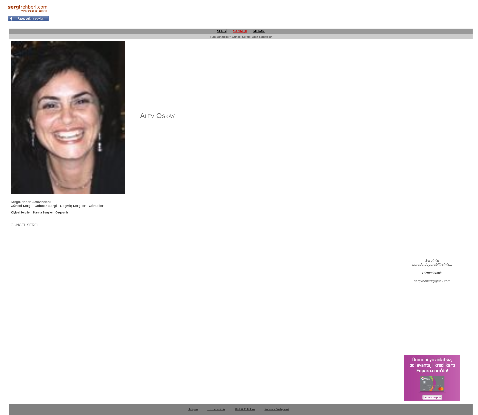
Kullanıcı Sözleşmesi (277, 409)
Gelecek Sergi (46, 206)
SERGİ (221, 31)
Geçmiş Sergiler (73, 206)
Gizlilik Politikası (245, 409)
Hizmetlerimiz (432, 273)
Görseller (96, 206)
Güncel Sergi (21, 206)
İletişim (193, 409)
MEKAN (259, 31)
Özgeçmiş (62, 212)
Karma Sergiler (43, 212)
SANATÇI (240, 31)
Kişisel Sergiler (21, 212)
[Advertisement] (402, 12)
